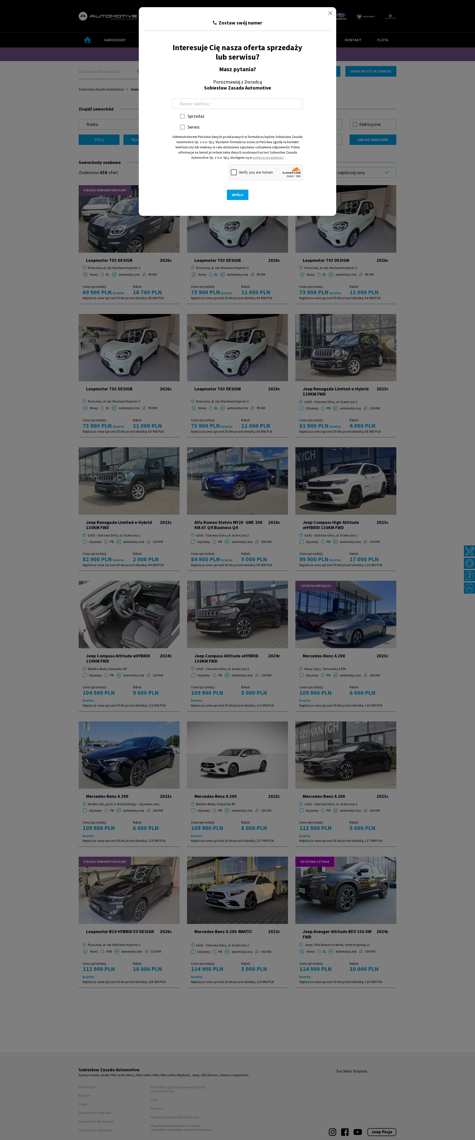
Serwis (194, 127)
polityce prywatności (268, 157)
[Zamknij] (330, 13)
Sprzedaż (196, 116)
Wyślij (237, 195)
